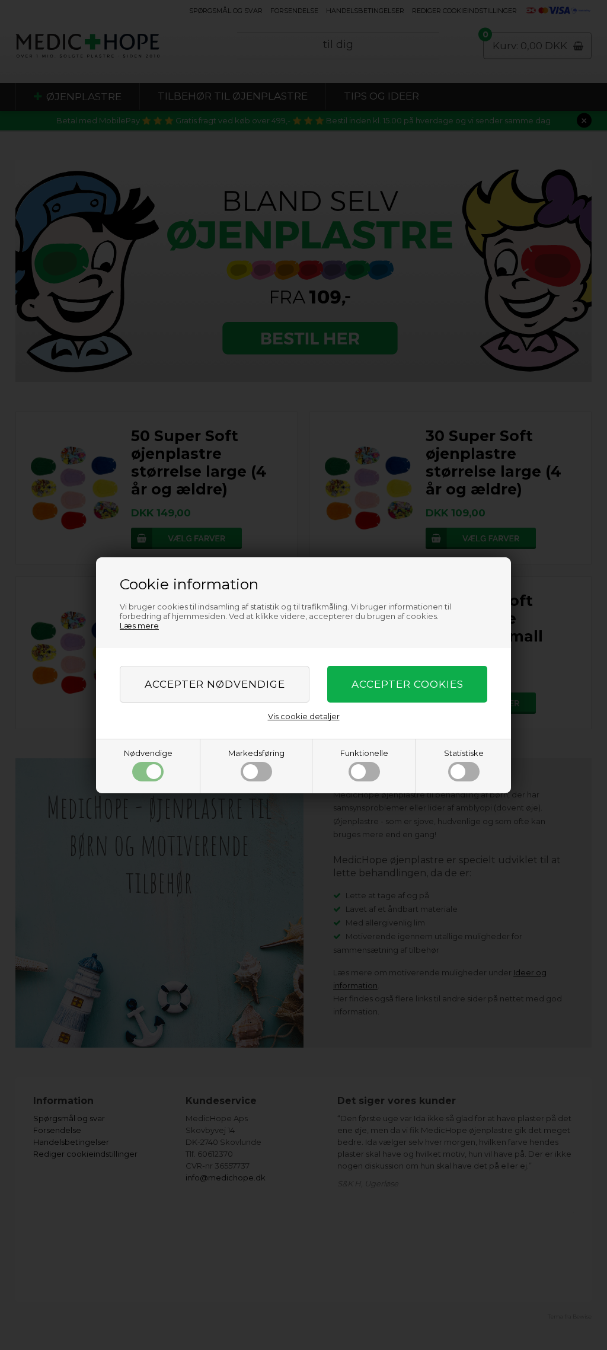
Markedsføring (256, 753)
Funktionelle (364, 753)
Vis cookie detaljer (304, 716)
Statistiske (464, 753)
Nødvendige (148, 753)
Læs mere (139, 625)
